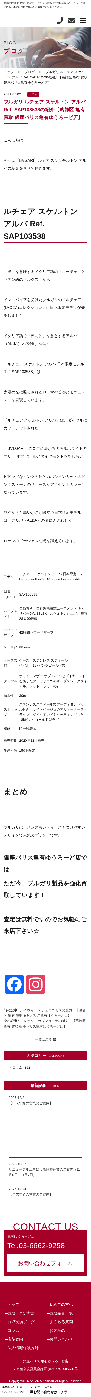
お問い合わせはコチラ (48, 1390)
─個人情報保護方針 (22, 1348)
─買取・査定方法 (20, 1313)
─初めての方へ (60, 1305)
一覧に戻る (44, 1039)
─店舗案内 (14, 1339)
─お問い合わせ (60, 1339)
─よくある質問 (60, 1322)
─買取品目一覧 (60, 1313)
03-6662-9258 (13, 1390)
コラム (33, 94)
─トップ (12, 1305)
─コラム (12, 1331)
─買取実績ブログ (20, 1322)
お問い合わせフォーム (45, 1263)
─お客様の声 (58, 1331)
